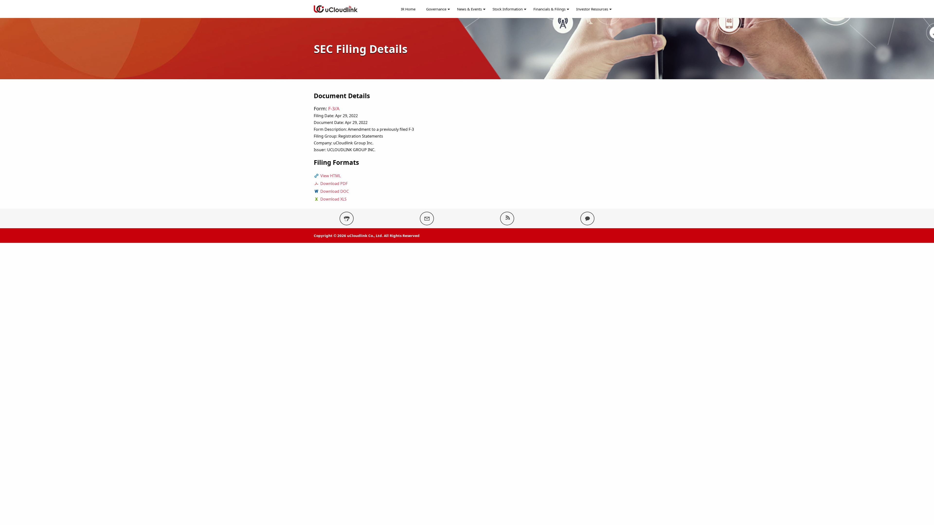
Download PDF (334, 183)
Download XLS (333, 199)
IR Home (408, 9)
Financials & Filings (549, 9)
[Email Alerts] (427, 218)
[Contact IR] (587, 218)
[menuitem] (408, 9)
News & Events (469, 9)
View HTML (330, 175)
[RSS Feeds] (507, 218)
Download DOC (334, 191)
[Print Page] (347, 218)
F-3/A (334, 108)
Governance (436, 9)
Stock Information (508, 9)
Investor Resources (592, 9)
